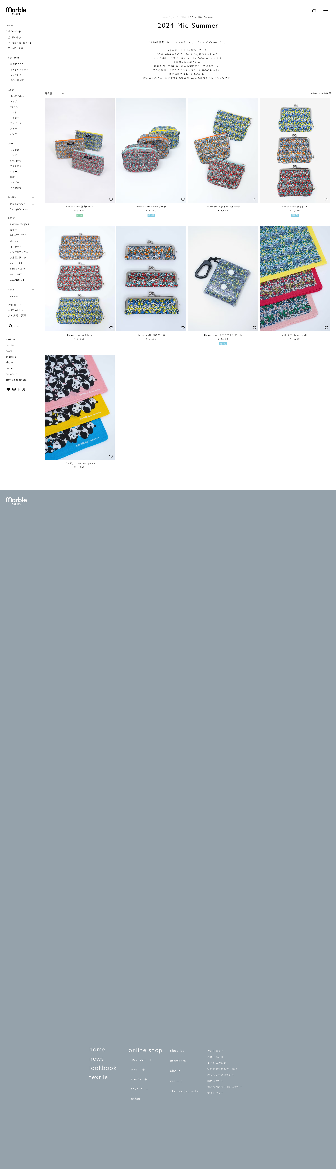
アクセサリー (17, 166)
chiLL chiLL (16, 263)
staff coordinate (16, 379)
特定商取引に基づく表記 (222, 1069)
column (14, 296)
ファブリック (17, 182)
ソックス (14, 150)
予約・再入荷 (17, 80)
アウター (14, 118)
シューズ (14, 171)
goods (12, 143)
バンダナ (14, 155)
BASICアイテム (18, 235)
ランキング (16, 75)
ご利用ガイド (16, 305)
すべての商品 (17, 96)
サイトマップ (215, 1092)
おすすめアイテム (19, 69)
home (9, 25)
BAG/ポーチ (16, 161)
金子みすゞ (16, 230)
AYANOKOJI (17, 280)
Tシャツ (14, 107)
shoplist (11, 356)
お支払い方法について (220, 1075)
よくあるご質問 (17, 315)
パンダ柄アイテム (19, 252)
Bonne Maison (17, 268)
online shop (13, 31)
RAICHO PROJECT (19, 224)
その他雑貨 (16, 188)
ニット (13, 112)
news (11, 289)
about (9, 362)
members (12, 374)
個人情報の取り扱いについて (225, 1086)
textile (12, 197)
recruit (10, 368)
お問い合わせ (16, 310)
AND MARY (16, 274)
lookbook (12, 339)
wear (11, 89)
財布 (12, 177)
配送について (215, 1081)
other (11, 217)
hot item (13, 57)
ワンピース (16, 123)
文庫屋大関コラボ (19, 257)
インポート (16, 246)
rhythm (14, 241)
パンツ (13, 134)
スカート (14, 128)
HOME (164, 17)
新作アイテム (17, 64)
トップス (14, 101)
